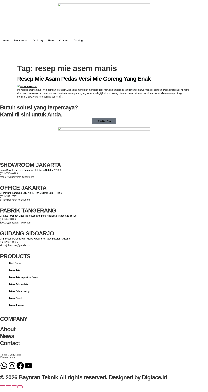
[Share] (14, 386)
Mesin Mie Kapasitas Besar (23, 277)
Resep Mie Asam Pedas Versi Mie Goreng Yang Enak (84, 79)
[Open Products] (26, 40)
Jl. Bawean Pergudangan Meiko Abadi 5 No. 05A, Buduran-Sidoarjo (35, 238)
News (7, 336)
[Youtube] (28, 366)
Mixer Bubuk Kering (19, 291)
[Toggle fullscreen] (8, 386)
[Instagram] (12, 366)
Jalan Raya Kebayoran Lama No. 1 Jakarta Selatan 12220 (30, 170)
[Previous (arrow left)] (2, 390)
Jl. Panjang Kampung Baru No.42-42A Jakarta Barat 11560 (31, 192)
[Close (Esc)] (20, 386)
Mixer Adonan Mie (18, 284)
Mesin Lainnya (16, 305)
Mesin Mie (14, 270)
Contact (10, 343)
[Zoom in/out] (2, 386)
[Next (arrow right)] (8, 390)
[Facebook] (20, 366)
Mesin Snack (16, 298)
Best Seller (15, 263)
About (7, 329)
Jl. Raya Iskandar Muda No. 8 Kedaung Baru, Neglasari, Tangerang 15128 (38, 215)
